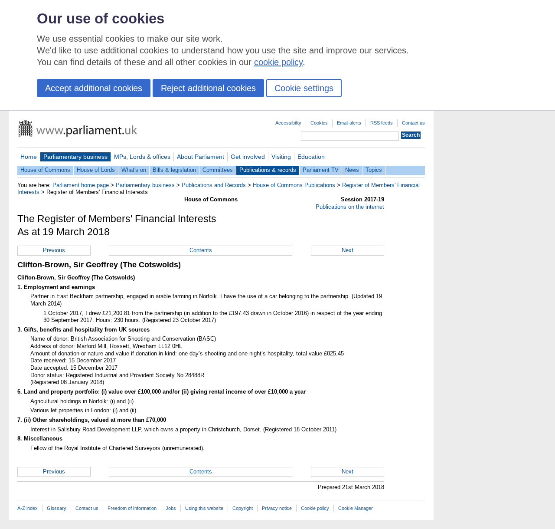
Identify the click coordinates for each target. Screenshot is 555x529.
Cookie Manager (355, 508)
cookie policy (278, 62)
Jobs (171, 508)
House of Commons (45, 170)
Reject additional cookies (208, 88)
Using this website (204, 508)
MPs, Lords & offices (142, 156)
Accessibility (288, 122)
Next (347, 250)
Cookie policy (315, 508)
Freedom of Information (132, 508)
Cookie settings (303, 88)
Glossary (56, 508)
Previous (54, 250)
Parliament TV (321, 170)
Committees (217, 170)
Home (28, 156)
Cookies (319, 122)
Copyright (242, 508)
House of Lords (96, 170)
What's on (133, 170)
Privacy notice (277, 508)
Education (311, 156)
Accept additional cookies (93, 88)
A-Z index (27, 508)
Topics (374, 170)
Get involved (248, 156)
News (352, 170)
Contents (200, 250)
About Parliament (200, 156)
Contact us (413, 122)
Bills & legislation (174, 170)
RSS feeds (381, 122)
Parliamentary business (75, 156)
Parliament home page (80, 185)
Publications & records (267, 170)
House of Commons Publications (294, 185)
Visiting (281, 156)
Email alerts (349, 122)
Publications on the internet (350, 207)
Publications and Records (214, 185)
